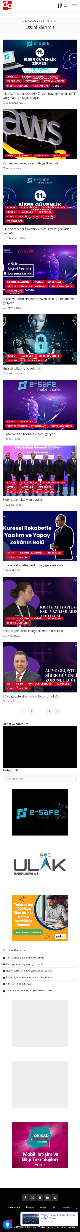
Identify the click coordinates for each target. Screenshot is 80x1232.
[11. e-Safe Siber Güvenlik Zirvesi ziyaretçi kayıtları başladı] (40, 200)
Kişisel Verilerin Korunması (26, 286)
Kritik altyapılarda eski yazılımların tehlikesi (33, 631)
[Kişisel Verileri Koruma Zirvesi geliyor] (40, 405)
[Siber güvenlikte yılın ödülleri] (40, 471)
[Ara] (65, 5)
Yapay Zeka (34, 360)
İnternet (31, 81)
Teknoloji (40, 85)
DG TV (11, 552)
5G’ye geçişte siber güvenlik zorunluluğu (31, 696)
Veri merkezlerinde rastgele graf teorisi (30, 163)
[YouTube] (55, 1197)
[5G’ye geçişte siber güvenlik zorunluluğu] (40, 667)
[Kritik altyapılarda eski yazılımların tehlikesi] (40, 602)
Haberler (13, 81)
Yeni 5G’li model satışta (18, 983)
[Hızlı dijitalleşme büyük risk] (40, 339)
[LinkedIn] (47, 1197)
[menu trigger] (73, 5)
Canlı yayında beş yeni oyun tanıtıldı (25, 964)
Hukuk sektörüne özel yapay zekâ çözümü (29, 970)
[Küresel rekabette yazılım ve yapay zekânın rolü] (40, 536)
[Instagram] (40, 1197)
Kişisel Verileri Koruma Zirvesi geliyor (29, 434)
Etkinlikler (29, 207)
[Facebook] (25, 1197)
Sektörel (45, 212)
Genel (54, 76)
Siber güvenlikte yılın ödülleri (23, 500)
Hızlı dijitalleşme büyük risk (22, 368)
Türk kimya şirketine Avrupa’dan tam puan (29, 990)
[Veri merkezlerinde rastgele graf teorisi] (40, 134)
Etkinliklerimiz (33, 76)
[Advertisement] (40, 1023)
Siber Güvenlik (54, 81)
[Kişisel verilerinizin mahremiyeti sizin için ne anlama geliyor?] (40, 270)
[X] (32, 1197)
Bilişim (12, 76)
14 (48, 711)
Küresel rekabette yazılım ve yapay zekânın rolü (36, 565)
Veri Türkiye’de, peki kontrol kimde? (26, 957)
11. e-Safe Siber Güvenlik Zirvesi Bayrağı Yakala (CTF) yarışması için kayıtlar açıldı (39, 96)
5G (8, 684)
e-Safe (11, 207)
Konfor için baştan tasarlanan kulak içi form (29, 977)
